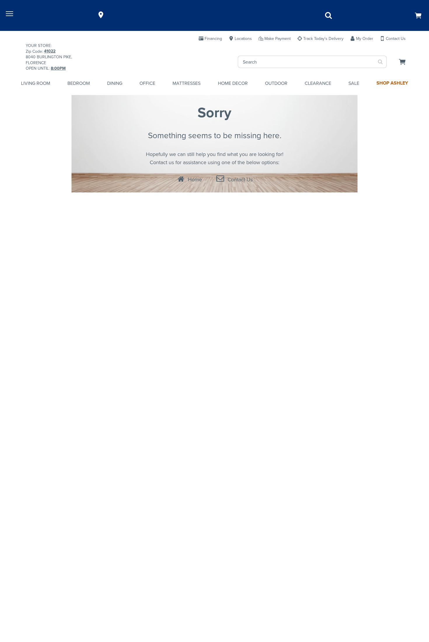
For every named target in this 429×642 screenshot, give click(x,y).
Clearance (318, 83)
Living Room (35, 83)
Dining (114, 83)
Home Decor (233, 83)
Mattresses (186, 83)
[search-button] (380, 62)
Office (147, 83)
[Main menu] (10, 14)
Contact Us (240, 179)
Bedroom (78, 83)
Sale (353, 83)
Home (195, 179)
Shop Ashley (392, 83)
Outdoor (276, 83)
